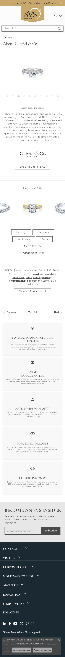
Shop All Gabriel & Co (32, 166)
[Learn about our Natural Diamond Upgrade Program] (32, 328)
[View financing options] (32, 433)
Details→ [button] (52, 3)
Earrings (21, 232)
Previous (11, 312)
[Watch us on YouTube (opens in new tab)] (15, 624)
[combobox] (29, 28)
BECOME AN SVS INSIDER (32, 510)
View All (32, 312)
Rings (44, 239)
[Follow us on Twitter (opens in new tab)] (21, 624)
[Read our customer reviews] (32, 362)
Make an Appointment (32, 291)
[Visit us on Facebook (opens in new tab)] (10, 624)
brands (8, 37)
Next (56, 312)
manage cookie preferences (29, 643)
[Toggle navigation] (5, 16)
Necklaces (23, 239)
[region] (32, 77)
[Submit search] (59, 28)
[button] (55, 16)
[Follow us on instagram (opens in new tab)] (32, 624)
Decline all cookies (21, 650)
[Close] (61, 3)
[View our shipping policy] (32, 468)
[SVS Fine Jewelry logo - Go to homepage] (32, 16)
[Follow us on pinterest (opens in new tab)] (27, 624)
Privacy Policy (46, 640)
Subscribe (51, 530)
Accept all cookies (42, 650)
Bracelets (43, 232)
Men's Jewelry (32, 246)
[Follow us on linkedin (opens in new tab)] (4, 624)
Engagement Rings (32, 253)
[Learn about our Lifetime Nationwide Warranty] (32, 399)
